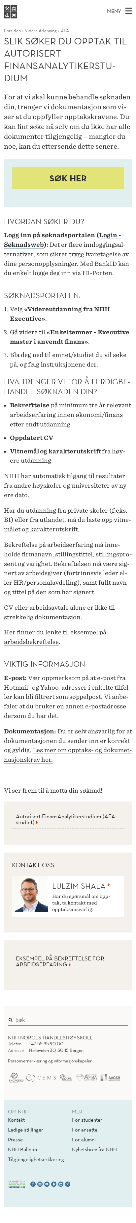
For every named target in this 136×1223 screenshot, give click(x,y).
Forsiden (12, 31)
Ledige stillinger (25, 1129)
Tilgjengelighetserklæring (36, 1159)
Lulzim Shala (79, 886)
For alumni (84, 1139)
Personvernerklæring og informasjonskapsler (50, 1061)
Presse (15, 1139)
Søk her (68, 178)
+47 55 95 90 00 (46, 1044)
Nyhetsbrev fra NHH (94, 1149)
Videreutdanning (41, 31)
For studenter (87, 1119)
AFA (65, 31)
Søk (118, 1018)
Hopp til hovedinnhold (27, 4)
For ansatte (84, 1129)
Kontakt (16, 1119)
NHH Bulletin (22, 1149)
